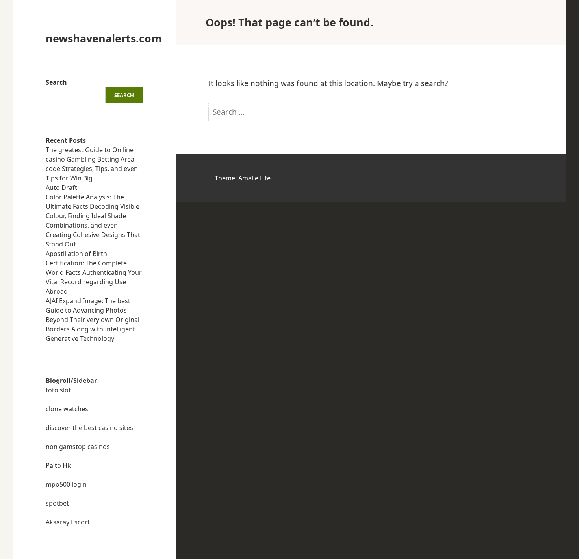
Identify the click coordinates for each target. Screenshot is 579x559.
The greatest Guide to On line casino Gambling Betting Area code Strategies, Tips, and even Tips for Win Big (92, 163)
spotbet (57, 503)
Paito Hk (58, 465)
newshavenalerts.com (104, 38)
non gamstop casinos (78, 446)
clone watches (67, 409)
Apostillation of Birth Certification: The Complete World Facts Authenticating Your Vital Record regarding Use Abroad (94, 272)
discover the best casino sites (89, 427)
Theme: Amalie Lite (243, 178)
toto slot (58, 390)
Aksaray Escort (68, 522)
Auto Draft (61, 187)
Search (56, 82)
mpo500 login (66, 484)
